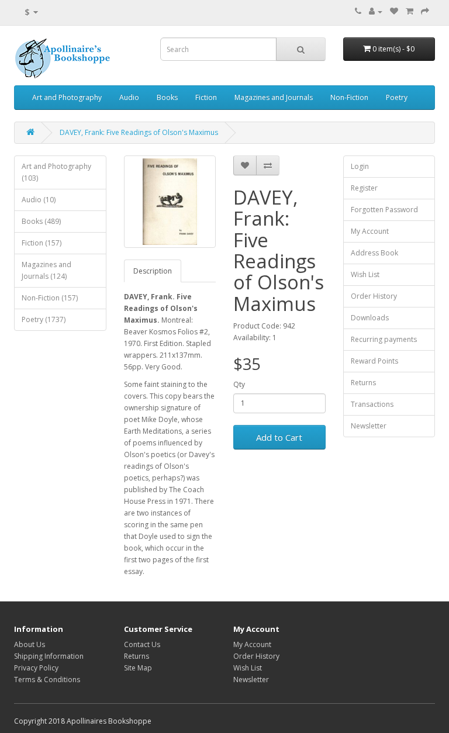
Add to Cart (279, 437)
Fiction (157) (41, 243)
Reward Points (374, 361)
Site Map (138, 668)
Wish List (365, 274)
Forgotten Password (384, 210)
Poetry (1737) (43, 319)
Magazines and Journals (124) (46, 270)
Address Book (374, 253)
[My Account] (375, 11)
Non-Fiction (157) (50, 298)
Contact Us (142, 644)
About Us (29, 644)
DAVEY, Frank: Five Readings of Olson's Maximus (139, 132)
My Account (370, 231)
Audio (129, 97)
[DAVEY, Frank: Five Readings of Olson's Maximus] (170, 201)
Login (360, 166)
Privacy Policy (36, 668)
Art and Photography (67, 97)
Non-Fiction (349, 97)
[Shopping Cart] (409, 11)
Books (167, 97)
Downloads (370, 318)
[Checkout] (425, 11)
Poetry (396, 97)
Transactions (372, 404)
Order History (374, 296)
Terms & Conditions (47, 679)
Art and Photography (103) (56, 172)
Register (364, 188)
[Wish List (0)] (394, 11)
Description (152, 271)
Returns (363, 383)
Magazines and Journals (273, 97)
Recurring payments (384, 339)
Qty (239, 384)
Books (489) (41, 221)
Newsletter (368, 426)
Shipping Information (49, 656)
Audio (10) (39, 200)
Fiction (206, 97)
